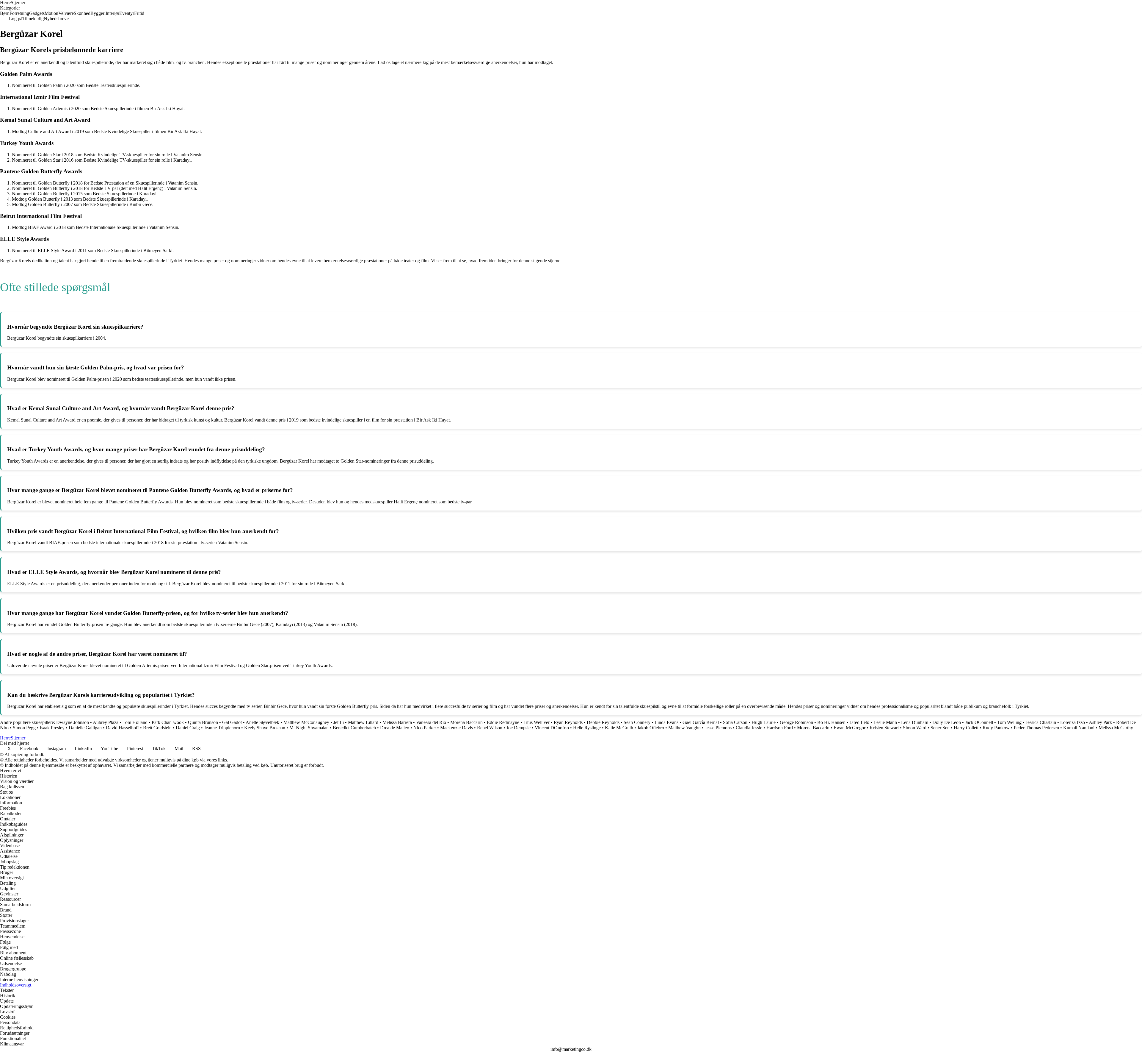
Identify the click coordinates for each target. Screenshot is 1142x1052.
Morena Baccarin (466, 722)
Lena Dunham (914, 722)
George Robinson (796, 722)
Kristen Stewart (884, 727)
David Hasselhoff (122, 727)
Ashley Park (1100, 722)
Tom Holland (135, 722)
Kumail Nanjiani (1078, 727)
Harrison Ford (779, 727)
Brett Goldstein (157, 727)
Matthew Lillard (363, 722)
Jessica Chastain (1041, 722)
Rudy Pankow (996, 727)
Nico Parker (424, 727)
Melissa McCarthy (1116, 727)
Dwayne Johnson (72, 722)
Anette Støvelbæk (262, 722)
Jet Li (338, 722)
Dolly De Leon (946, 722)
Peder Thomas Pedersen (1036, 727)
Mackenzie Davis (456, 727)
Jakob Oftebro (650, 727)
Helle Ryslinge (587, 727)
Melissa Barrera (397, 722)
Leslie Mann (885, 722)
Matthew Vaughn (684, 727)
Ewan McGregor (849, 727)
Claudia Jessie (749, 727)
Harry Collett (966, 727)
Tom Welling (1009, 722)
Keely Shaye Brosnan (264, 727)
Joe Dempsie (518, 727)
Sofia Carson (735, 722)
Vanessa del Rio (431, 722)
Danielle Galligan (85, 727)
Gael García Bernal (701, 722)
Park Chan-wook (168, 722)
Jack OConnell (979, 722)
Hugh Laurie (764, 722)
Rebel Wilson (489, 727)
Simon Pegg (24, 727)
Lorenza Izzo (1072, 722)
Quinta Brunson (203, 722)
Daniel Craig (188, 727)
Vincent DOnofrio (552, 727)
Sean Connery (637, 722)
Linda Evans (666, 722)
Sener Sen (940, 727)
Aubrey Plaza (105, 722)
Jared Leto (859, 722)
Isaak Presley (52, 727)
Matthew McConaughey (306, 722)
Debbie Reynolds (603, 722)
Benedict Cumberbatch (354, 727)
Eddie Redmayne (503, 722)
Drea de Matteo (394, 727)
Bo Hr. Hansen (831, 722)
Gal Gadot (232, 722)
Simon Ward (914, 727)
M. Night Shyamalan (309, 727)
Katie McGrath (619, 727)
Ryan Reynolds (568, 722)
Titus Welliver (536, 722)
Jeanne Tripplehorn (222, 727)
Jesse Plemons (718, 727)
